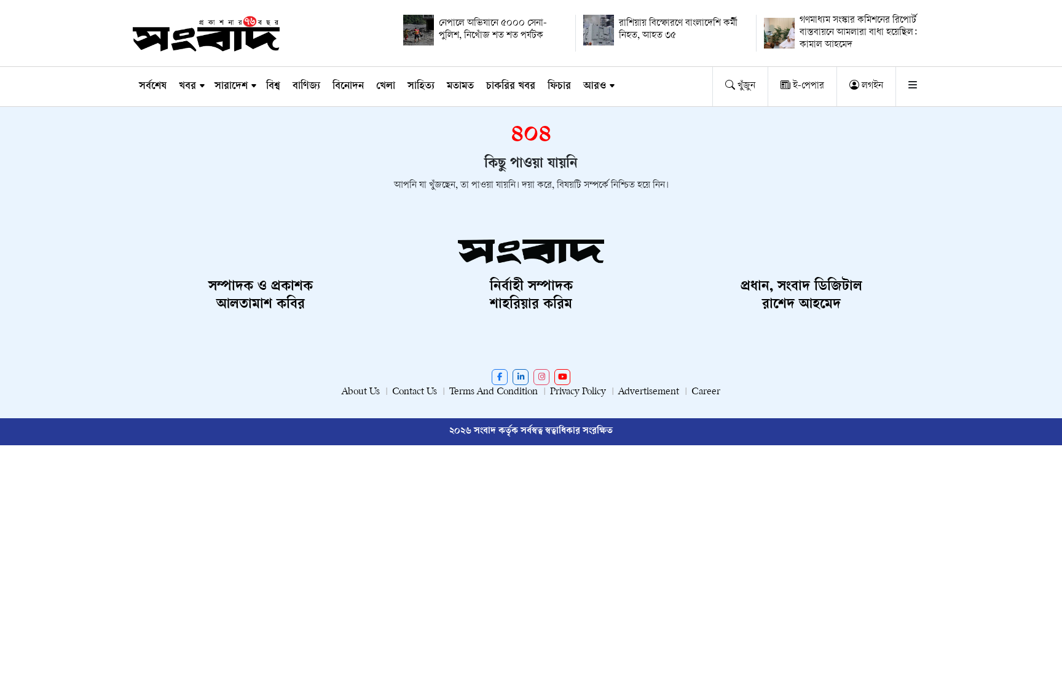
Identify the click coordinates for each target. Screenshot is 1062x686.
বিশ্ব (273, 86)
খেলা (385, 86)
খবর (187, 86)
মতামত (460, 86)
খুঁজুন (745, 86)
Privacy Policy (578, 392)
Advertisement (648, 392)
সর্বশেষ (153, 86)
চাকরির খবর (510, 86)
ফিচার (559, 86)
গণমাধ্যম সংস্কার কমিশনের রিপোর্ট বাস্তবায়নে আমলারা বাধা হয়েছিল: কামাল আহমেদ (858, 32)
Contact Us (414, 392)
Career (705, 392)
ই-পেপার (807, 86)
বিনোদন (348, 86)
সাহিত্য (421, 86)
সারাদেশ (231, 86)
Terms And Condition (493, 392)
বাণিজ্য (306, 86)
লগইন (871, 86)
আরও (594, 86)
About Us (361, 392)
